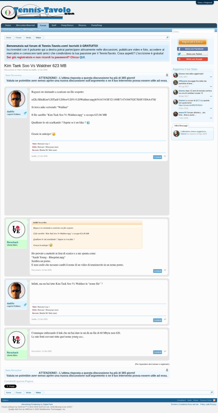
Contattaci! (181, 400)
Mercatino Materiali (25, 25)
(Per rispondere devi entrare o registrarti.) (152, 364)
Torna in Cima (205, 400)
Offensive (183, 81)
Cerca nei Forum (12, 30)
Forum (43, 25)
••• (211, 77)
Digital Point (48, 404)
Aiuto (190, 400)
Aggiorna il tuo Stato (185, 69)
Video (19, 70)
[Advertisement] (87, 190)
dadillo (33, 70)
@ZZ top (199, 100)
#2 (165, 270)
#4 (165, 351)
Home (8, 25)
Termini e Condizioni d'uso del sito (185, 404)
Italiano (5, 400)
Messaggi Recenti (32, 30)
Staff (54, 25)
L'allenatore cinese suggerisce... (194, 131)
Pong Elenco (67, 25)
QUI (82, 57)
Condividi (157, 157)
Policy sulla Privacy (208, 404)
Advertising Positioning (30, 404)
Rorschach (12, 242)
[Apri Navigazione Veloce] (167, 37)
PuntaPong (96, 25)
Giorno (182, 74)
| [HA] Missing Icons (61, 407)
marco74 (182, 113)
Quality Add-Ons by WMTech (37, 409)
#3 (165, 319)
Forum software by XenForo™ (25, 407)
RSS (214, 400)
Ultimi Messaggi (180, 126)
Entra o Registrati (205, 3)
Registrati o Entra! (192, 42)
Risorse (82, 25)
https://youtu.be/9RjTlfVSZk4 (190, 105)
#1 (165, 156)
